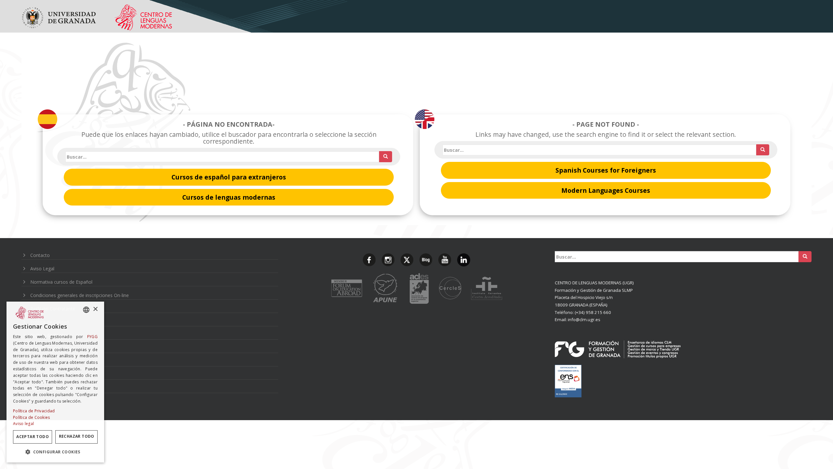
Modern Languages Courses (605, 190)
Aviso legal (23, 423)
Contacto (40, 255)
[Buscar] (385, 156)
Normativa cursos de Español (61, 282)
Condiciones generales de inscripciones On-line (79, 295)
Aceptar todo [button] (32, 436)
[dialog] (55, 382)
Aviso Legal (42, 268)
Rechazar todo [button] (76, 436)
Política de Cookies (31, 417)
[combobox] (86, 309)
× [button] (95, 309)
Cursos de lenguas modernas (228, 197)
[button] (55, 452)
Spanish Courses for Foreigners (605, 170)
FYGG (92, 336)
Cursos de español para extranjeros (228, 177)
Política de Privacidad (34, 411)
